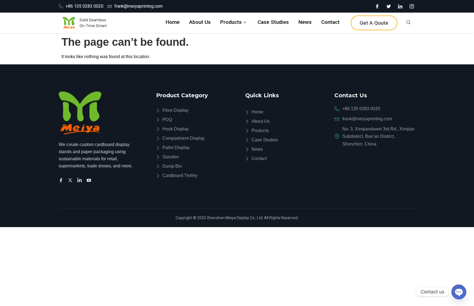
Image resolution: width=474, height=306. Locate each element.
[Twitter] (389, 6)
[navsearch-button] (408, 23)
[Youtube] (90, 180)
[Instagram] (412, 6)
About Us (200, 22)
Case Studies (273, 22)
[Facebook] (377, 6)
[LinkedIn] (400, 6)
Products (231, 22)
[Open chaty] (458, 291)
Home (173, 22)
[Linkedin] (80, 180)
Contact (330, 22)
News (305, 22)
